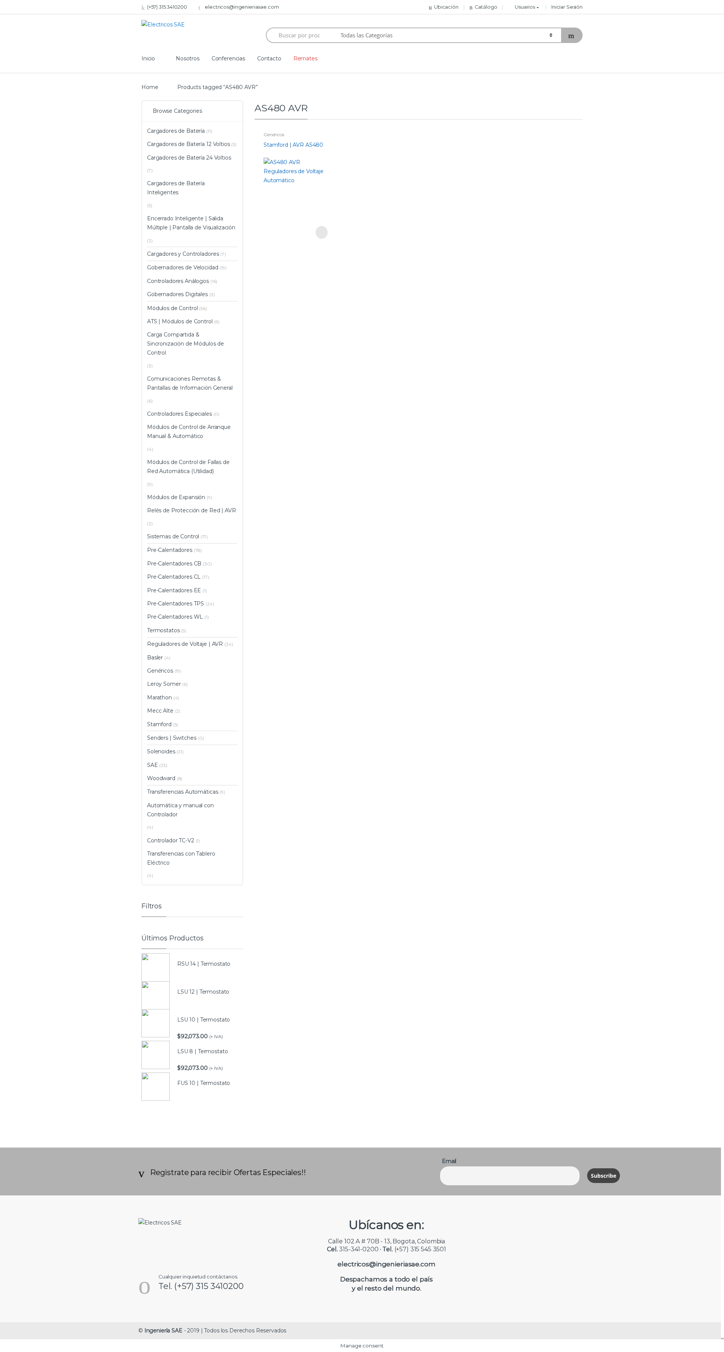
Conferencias (228, 58)
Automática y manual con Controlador (180, 810)
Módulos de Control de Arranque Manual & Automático (189, 431)
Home (149, 87)
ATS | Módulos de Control (180, 321)
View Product (321, 232)
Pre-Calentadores (169, 550)
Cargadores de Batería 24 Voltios (189, 157)
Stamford (159, 724)
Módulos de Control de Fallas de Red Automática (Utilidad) (188, 467)
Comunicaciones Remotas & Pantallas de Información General (190, 383)
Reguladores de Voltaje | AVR (185, 644)
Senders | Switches (171, 737)
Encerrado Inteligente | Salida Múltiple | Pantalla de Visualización (191, 223)
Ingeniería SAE (163, 1330)
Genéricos (274, 134)
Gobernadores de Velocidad (182, 267)
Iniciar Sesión (567, 7)
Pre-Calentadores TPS (175, 603)
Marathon (159, 697)
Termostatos (163, 630)
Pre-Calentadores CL (174, 576)
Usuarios (525, 7)
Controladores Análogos (178, 281)
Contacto (269, 58)
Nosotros (187, 58)
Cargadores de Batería (176, 131)
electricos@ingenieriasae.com (242, 7)
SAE (152, 765)
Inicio (148, 58)
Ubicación (446, 7)
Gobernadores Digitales (177, 294)
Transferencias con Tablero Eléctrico (181, 858)
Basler (155, 657)
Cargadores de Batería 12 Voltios (188, 144)
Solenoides (161, 751)
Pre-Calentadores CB (174, 563)
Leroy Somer (164, 684)
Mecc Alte (160, 710)
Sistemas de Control (173, 536)
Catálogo (486, 7)
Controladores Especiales (179, 413)
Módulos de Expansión (176, 497)
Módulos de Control (172, 308)
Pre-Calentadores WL (175, 616)
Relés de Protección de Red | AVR (191, 510)
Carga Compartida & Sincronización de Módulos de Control (185, 343)
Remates (305, 58)
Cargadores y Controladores (183, 253)
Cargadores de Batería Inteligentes (176, 188)
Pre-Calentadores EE (174, 590)
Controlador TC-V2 (170, 840)
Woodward (161, 778)
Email (449, 1161)
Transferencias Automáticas (182, 791)
